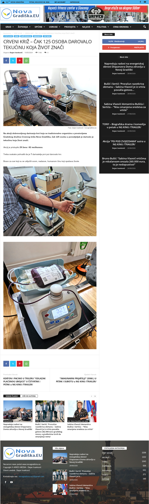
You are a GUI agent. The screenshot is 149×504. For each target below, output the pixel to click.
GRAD (8, 26)
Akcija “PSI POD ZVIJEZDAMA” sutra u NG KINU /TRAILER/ (124, 143)
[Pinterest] (20, 60)
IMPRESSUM (74, 2)
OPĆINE (38, 26)
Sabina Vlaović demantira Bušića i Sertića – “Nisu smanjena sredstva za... (81, 488)
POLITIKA (101, 26)
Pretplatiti (139, 47)
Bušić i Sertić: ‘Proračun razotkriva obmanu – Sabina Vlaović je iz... (82, 474)
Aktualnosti (8, 421)
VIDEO (105, 475)
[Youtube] (145, 2)
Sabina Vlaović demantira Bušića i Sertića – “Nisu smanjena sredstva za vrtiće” (80, 427)
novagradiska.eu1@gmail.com (31, 476)
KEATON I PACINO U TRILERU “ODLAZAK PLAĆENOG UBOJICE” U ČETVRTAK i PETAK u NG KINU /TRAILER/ (24, 381)
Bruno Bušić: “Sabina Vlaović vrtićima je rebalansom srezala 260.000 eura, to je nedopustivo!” (124, 161)
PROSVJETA (70, 26)
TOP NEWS (47, 36)
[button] (144, 27)
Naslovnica (7, 33)
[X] (13, 60)
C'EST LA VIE (18, 33)
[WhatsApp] (26, 60)
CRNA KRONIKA (121, 26)
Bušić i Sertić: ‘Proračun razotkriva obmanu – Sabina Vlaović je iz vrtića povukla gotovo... (124, 87)
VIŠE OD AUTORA (29, 396)
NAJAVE (86, 26)
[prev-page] (91, 396)
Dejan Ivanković (16, 52)
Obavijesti (37, 36)
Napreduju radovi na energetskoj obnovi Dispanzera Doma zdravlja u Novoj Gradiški (17, 427)
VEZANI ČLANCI (12, 396)
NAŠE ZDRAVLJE (26, 36)
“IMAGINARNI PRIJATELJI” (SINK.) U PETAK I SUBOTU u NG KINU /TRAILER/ (76, 380)
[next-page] (95, 396)
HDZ (37, 421)
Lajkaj (141, 41)
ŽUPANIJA (23, 26)
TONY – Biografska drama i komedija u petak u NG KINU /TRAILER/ (124, 125)
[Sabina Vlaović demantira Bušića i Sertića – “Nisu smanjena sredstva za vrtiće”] (81, 411)
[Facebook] (140, 2)
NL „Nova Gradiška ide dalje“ (78, 421)
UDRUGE (53, 26)
